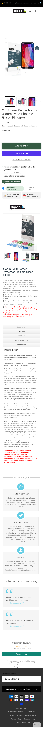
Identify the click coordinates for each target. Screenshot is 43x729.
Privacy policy (30, 715)
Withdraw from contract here (21, 689)
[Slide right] (41, 102)
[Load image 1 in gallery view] (10, 101)
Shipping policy (29, 719)
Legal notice (30, 712)
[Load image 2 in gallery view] (21, 101)
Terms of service (16, 715)
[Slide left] (2, 102)
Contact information (23, 722)
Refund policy (16, 719)
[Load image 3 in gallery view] (33, 101)
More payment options (21, 159)
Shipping (17, 126)
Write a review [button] (21, 654)
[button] (5, 11)
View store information (15, 176)
